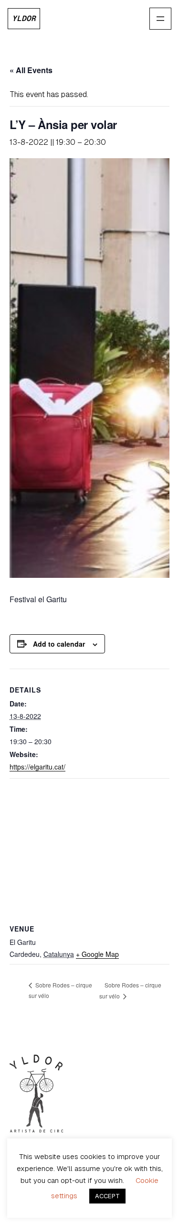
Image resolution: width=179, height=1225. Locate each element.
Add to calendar (59, 644)
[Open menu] (160, 19)
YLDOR (24, 18)
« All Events (31, 70)
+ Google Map (97, 954)
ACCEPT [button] (107, 1196)
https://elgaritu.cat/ (37, 766)
